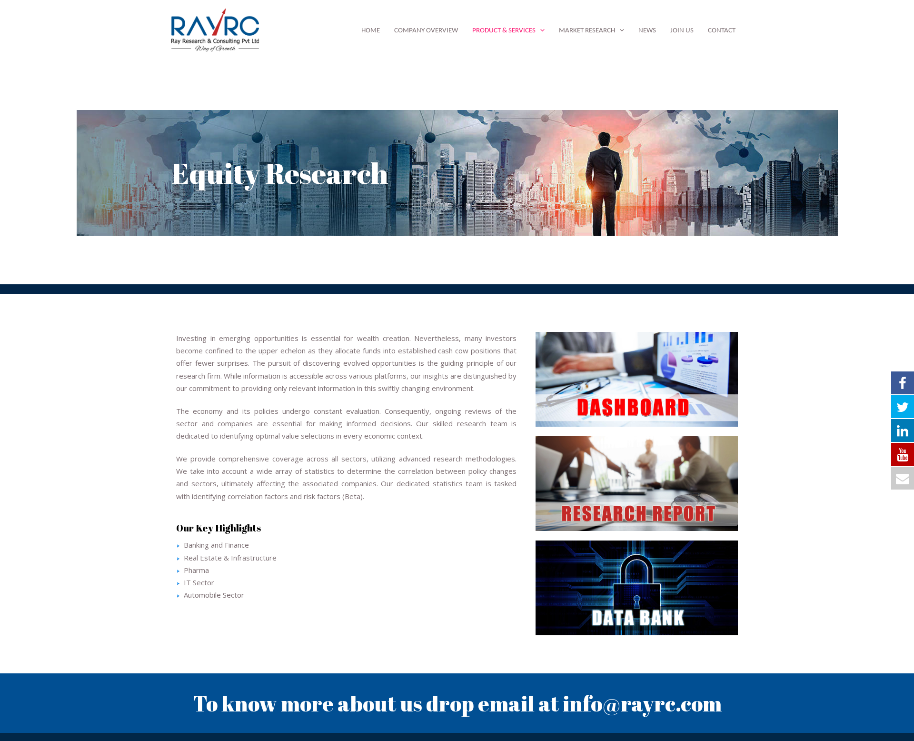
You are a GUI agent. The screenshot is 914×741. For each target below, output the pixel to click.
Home (370, 30)
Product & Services (504, 30)
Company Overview (426, 30)
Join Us (682, 30)
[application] (540, 31)
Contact (721, 30)
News (647, 30)
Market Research (587, 30)
